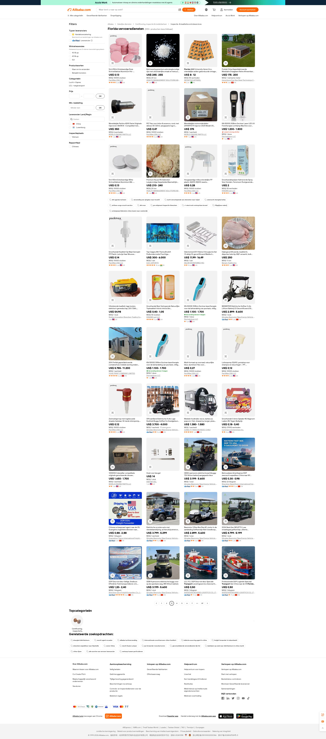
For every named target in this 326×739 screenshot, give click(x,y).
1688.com (137, 727)
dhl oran (143, 205)
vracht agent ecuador (104, 640)
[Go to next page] (207, 603)
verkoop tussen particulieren (132, 651)
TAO (183, 727)
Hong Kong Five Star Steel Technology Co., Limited (238, 80)
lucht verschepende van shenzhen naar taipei (183, 200)
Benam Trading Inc (229, 263)
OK (100, 96)
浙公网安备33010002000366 (204, 735)
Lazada (163, 727)
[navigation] (87, 314)
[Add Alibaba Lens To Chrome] (113, 716)
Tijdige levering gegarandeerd (121, 679)
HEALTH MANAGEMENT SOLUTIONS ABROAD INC (163, 80)
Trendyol (190, 727)
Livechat (187, 674)
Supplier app (172, 716)
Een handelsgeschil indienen (195, 679)
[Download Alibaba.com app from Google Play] (244, 716)
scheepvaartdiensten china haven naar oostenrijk (129, 211)
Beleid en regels (116, 696)
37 (202, 603)
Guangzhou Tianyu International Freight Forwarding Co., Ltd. (125, 538)
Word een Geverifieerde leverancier (235, 684)
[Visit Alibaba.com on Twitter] (233, 698)
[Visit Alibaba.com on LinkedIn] (227, 698)
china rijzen (77, 651)
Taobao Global (173, 727)
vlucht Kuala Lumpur (129, 646)
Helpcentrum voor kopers (194, 669)
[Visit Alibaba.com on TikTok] (248, 698)
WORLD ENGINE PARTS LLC (120, 134)
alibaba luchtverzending (128, 640)
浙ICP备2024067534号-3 (228, 735)
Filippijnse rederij (221, 205)
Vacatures (77, 686)
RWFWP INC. (151, 482)
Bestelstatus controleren (231, 679)
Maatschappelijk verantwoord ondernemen (84, 680)
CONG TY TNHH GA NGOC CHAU (197, 430)
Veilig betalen (115, 669)
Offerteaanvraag (153, 674)
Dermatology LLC (229, 136)
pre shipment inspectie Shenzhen (165, 205)
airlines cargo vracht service (122, 205)
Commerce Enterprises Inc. (233, 430)
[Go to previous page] (156, 603)
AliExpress (127, 727)
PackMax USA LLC (116, 80)
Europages (200, 727)
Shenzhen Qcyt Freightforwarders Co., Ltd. (125, 592)
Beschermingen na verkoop (121, 684)
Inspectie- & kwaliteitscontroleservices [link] (186, 24)
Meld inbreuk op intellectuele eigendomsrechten (195, 690)
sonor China (110, 646)
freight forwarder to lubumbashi (225, 640)
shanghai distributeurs (81, 640)
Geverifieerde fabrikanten (157, 669)
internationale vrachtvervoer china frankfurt (160, 640)
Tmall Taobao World (150, 727)
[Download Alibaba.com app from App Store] (226, 716)
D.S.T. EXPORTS (152, 263)
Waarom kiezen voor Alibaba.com (86, 669)
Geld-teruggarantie (117, 674)
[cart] (214, 10)
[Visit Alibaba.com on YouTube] (243, 698)
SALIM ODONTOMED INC (194, 263)
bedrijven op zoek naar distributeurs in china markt (225, 646)
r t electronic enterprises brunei (195, 205)
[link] (322, 714)
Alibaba (110, 24)
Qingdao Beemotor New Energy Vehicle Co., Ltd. (238, 317)
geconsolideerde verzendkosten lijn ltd (186, 646)
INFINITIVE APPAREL (192, 80)
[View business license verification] (186, 735)
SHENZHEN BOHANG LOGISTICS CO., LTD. (200, 592)
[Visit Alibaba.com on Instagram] (238, 698)
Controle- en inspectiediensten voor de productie (125, 690)
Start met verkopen (229, 674)
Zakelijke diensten (124, 24)
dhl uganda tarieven (119, 200)
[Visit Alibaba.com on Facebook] (222, 698)
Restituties (188, 684)
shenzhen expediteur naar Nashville (86, 646)
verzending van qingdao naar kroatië (147, 200)
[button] (179, 9)
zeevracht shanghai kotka (216, 200)
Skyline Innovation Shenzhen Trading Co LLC (125, 317)
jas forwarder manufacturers (154, 646)
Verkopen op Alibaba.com (231, 669)
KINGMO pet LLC (228, 191)
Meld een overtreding (192, 696)
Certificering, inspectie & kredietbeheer (151, 24)
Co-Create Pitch (79, 674)
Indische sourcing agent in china (195, 640)
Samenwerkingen (228, 689)
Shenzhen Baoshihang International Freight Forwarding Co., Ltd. (238, 484)
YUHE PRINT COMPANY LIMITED (122, 373)
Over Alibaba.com (80, 664)
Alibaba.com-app (208, 716)
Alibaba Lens (78, 716)
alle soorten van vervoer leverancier (102, 651)
